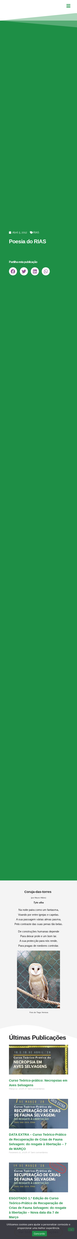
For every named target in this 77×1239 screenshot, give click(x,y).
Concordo (39, 1233)
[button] (13, 271)
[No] (71, 1229)
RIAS (36, 232)
